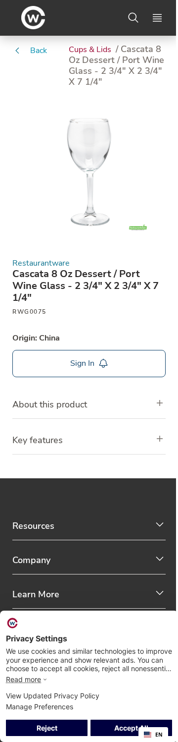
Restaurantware (41, 263)
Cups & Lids (91, 49)
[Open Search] (133, 18)
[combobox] (153, 734)
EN (159, 735)
